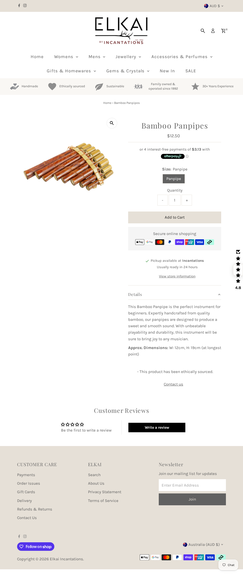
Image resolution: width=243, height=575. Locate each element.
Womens (64, 56)
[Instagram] (25, 6)
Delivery (24, 500)
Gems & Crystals (126, 71)
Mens (95, 56)
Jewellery (127, 56)
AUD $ (215, 6)
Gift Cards (26, 491)
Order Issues (28, 483)
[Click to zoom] (112, 123)
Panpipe (173, 178)
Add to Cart (175, 217)
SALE (190, 71)
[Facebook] (19, 6)
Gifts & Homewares (70, 71)
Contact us (173, 384)
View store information (177, 276)
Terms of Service (103, 500)
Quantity (174, 190)
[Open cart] (223, 31)
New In (167, 71)
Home (37, 56)
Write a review (157, 427)
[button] (238, 270)
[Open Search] (203, 31)
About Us (96, 483)
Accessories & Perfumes (180, 56)
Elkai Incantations (66, 559)
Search (94, 474)
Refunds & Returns (34, 509)
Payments (26, 474)
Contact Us (27, 517)
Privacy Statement (104, 491)
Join (191, 529)
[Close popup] (233, 443)
